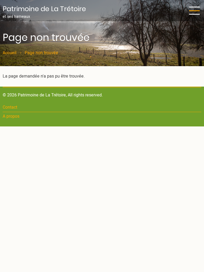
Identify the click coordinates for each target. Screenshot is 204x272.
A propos (11, 116)
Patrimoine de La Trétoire (44, 9)
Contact (10, 107)
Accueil (9, 53)
